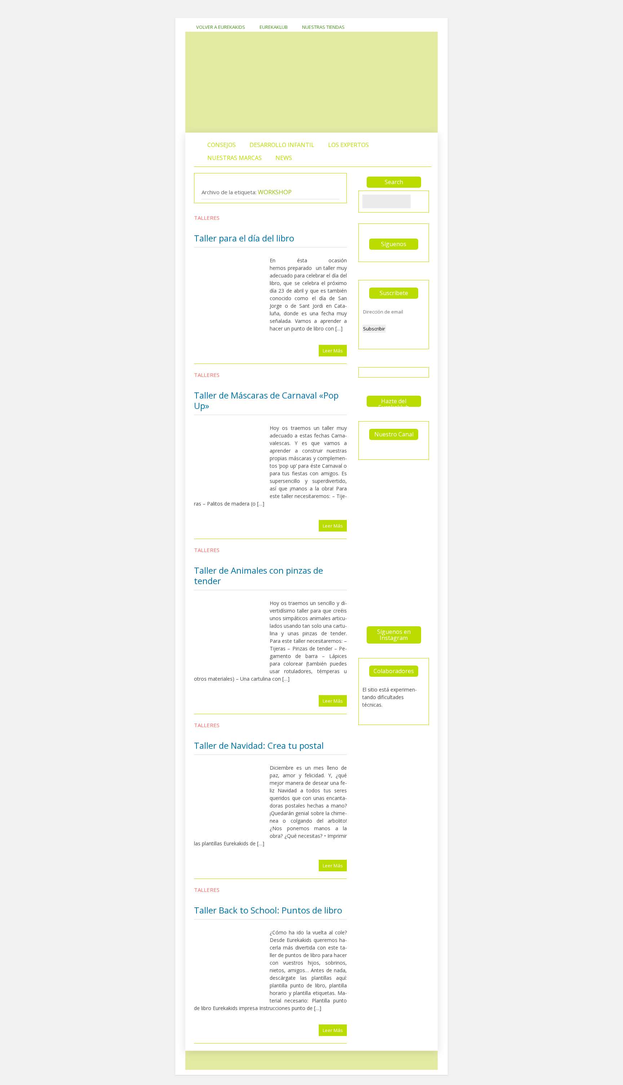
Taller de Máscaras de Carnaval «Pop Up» (266, 400)
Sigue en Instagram (396, 483)
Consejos (221, 145)
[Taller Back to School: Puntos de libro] (232, 966)
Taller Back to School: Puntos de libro (268, 910)
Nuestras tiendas (323, 27)
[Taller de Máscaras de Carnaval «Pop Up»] (232, 461)
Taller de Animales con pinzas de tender (258, 575)
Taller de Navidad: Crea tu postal (259, 745)
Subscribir (374, 328)
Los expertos (348, 145)
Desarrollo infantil (281, 145)
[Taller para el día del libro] (232, 294)
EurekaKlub (274, 27)
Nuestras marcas (234, 158)
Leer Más (333, 350)
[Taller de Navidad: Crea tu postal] (232, 801)
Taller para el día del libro (244, 238)
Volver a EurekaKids (220, 27)
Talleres (207, 217)
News (283, 158)
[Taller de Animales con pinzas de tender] (232, 636)
